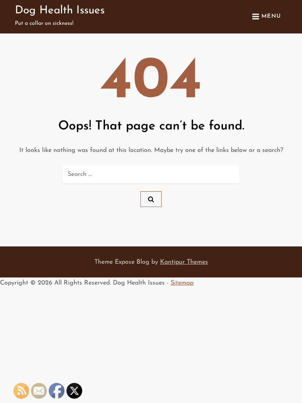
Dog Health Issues (60, 10)
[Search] (151, 199)
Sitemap (182, 283)
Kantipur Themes (184, 262)
